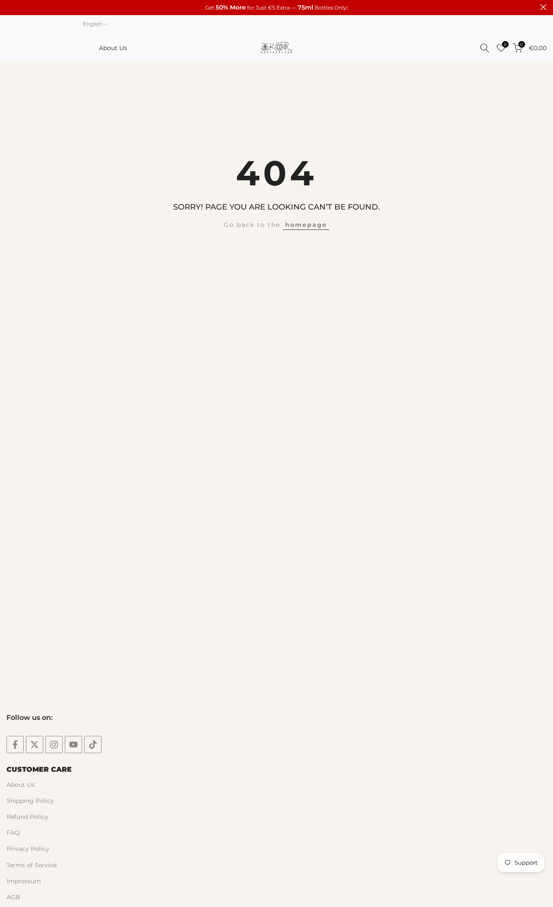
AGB (13, 897)
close (9, 7)
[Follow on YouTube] (73, 744)
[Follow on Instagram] (54, 744)
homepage (306, 225)
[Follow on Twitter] (34, 744)
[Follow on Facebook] (15, 744)
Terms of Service (31, 865)
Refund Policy (27, 817)
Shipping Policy (30, 801)
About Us (113, 48)
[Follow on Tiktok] (93, 744)
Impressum (23, 881)
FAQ (13, 833)
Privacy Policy (27, 849)
